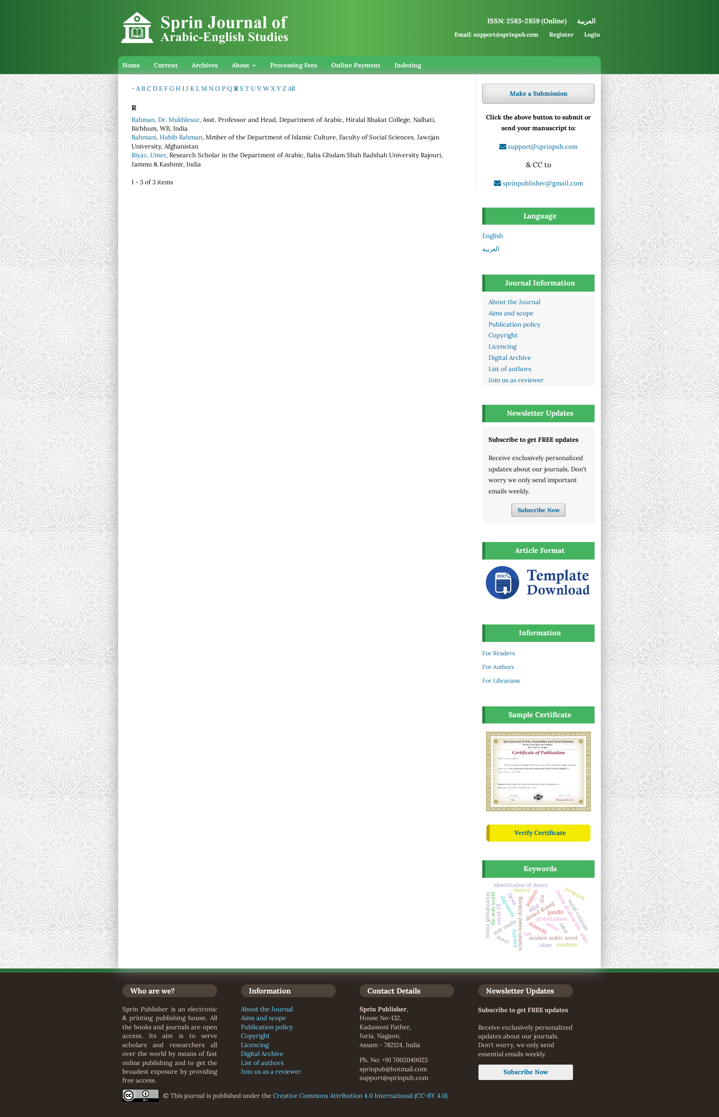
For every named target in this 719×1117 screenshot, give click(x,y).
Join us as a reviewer (271, 1071)
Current (166, 65)
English (492, 236)
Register (561, 34)
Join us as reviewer (516, 380)
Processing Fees (293, 65)
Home (131, 65)
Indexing (407, 65)
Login (592, 34)
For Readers (498, 653)
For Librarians (501, 680)
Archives (205, 65)
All (291, 88)
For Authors (498, 667)
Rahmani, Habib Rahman (166, 137)
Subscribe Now (539, 510)
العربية (490, 249)
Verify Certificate (540, 833)
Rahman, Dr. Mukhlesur (165, 120)
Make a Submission (539, 93)
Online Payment (355, 65)
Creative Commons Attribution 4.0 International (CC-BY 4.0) (360, 1096)
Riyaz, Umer (148, 155)
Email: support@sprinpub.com (496, 34)
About (241, 65)
